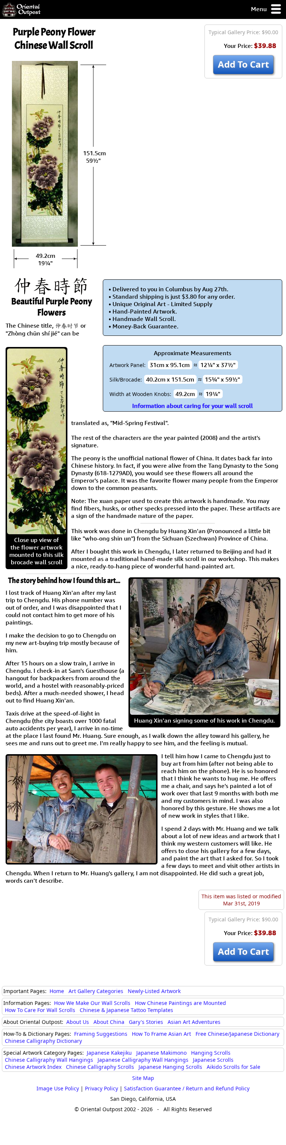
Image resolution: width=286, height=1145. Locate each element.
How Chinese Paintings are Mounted (180, 1002)
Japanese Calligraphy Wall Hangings (143, 1059)
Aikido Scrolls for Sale (233, 1066)
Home (57, 991)
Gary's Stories (146, 1021)
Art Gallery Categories (96, 991)
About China (108, 1021)
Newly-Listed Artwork (154, 991)
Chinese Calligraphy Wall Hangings (49, 1059)
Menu (259, 9)
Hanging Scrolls (211, 1052)
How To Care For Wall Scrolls (40, 1009)
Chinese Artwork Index (33, 1066)
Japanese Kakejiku (109, 1052)
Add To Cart (243, 64)
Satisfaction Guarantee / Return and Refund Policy (187, 1088)
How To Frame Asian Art (161, 1033)
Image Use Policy (57, 1088)
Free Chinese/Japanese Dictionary (237, 1033)
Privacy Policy (101, 1088)
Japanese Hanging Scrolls (170, 1066)
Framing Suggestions (100, 1033)
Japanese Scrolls (213, 1059)
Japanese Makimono (161, 1052)
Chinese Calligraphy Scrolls (100, 1066)
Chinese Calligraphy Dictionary (43, 1040)
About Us (77, 1021)
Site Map (143, 1077)
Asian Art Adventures (194, 1021)
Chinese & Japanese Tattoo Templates (126, 1009)
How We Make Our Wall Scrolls (92, 1002)
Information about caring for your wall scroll (192, 405)
